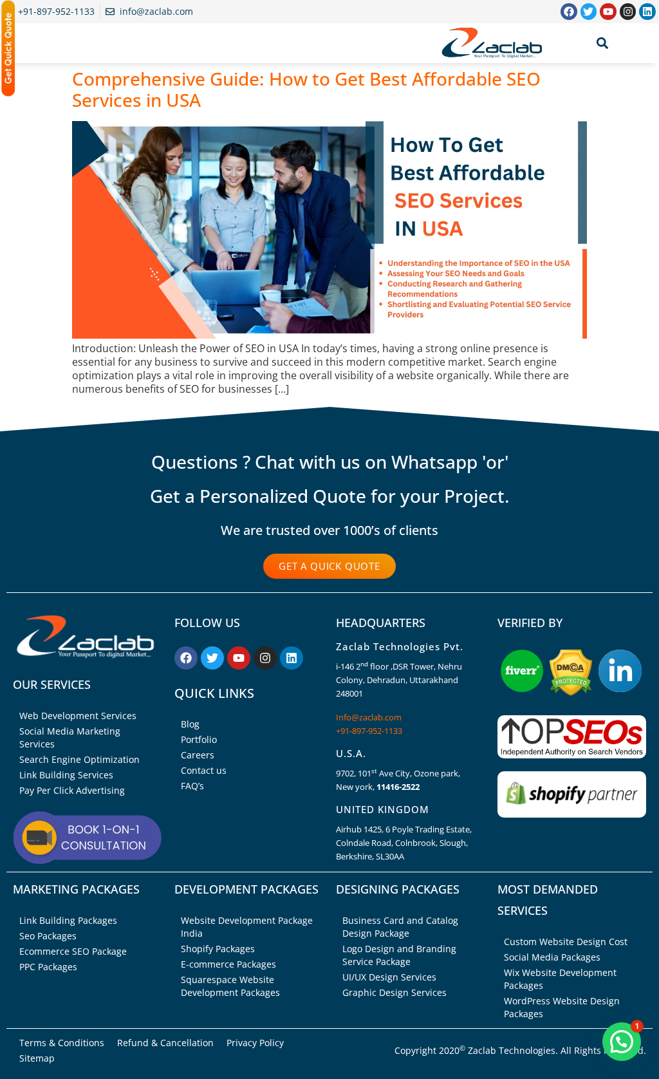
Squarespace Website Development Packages (230, 986)
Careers (197, 755)
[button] (602, 42)
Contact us (204, 770)
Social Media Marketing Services (69, 737)
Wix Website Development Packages (560, 978)
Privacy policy (255, 1043)
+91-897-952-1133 (369, 731)
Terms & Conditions (61, 1043)
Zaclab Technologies (511, 1050)
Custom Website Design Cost (565, 941)
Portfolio (199, 739)
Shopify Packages (218, 949)
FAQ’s (192, 786)
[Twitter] (588, 11)
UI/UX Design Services (389, 977)
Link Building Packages (68, 920)
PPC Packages (48, 967)
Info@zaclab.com (369, 717)
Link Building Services (66, 775)
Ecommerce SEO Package (73, 951)
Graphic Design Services (394, 992)
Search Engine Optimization (79, 759)
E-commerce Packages (228, 964)
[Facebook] (569, 11)
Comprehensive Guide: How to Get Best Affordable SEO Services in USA (306, 89)
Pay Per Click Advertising (72, 790)
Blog (190, 724)
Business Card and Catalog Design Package (400, 926)
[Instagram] (628, 11)
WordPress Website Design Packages (562, 1007)
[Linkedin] (647, 11)
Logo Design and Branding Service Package (399, 955)
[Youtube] (608, 11)
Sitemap (37, 1058)
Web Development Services (77, 715)
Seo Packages (48, 936)
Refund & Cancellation (165, 1043)
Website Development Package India (247, 926)
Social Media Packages (552, 957)
